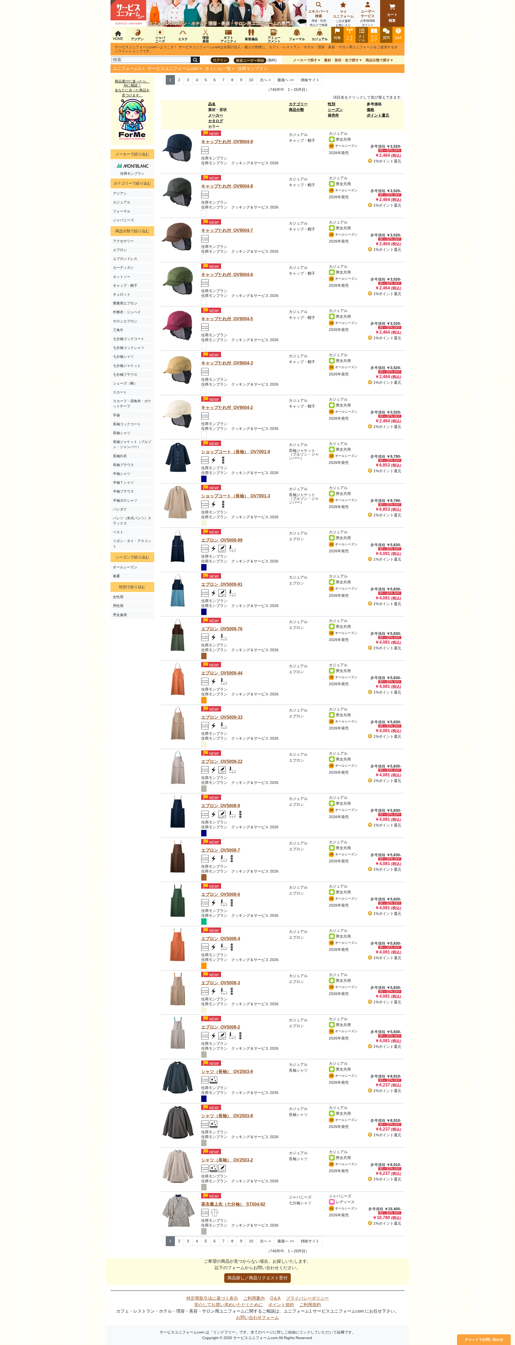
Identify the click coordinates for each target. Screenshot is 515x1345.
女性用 (118, 597)
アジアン (120, 193)
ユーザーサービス (367, 18)
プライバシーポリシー (307, 1298)
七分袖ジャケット (127, 366)
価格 (370, 109)
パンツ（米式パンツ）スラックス (132, 520)
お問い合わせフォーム (257, 1317)
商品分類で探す (378, 60)
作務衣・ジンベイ (127, 312)
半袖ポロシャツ (125, 500)
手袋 (116, 415)
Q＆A (275, 1298)
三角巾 (118, 330)
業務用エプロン (125, 303)
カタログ (215, 121)
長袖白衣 (120, 456)
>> (285, 80)
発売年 (333, 115)
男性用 (118, 606)
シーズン (335, 109)
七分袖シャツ (123, 357)
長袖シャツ (121, 433)
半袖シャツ (121, 474)
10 (251, 80)
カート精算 (392, 18)
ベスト (118, 532)
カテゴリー (298, 104)
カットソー (121, 277)
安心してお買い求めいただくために (228, 1304)
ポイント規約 (281, 1304)
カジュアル (121, 202)
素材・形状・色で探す (341, 60)
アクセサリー (123, 241)
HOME (118, 39)
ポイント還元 (378, 115)
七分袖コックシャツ (128, 348)
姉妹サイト (310, 80)
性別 (331, 104)
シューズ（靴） (125, 383)
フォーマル (121, 211)
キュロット (121, 294)
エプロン (120, 250)
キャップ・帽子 (125, 286)
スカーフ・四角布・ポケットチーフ (132, 403)
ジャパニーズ (123, 220)
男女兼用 (120, 615)
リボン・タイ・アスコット (132, 543)
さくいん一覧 (218, 68)
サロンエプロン (125, 321)
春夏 (116, 576)
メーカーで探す (305, 60)
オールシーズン (125, 567)
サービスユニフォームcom (173, 68)
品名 (212, 104)
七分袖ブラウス (125, 374)
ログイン (220, 60)
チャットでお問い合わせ (484, 1339)
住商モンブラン (253, 68)
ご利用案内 (254, 1298)
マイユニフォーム (343, 18)
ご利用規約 (310, 1304)
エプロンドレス (125, 259)
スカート (120, 392)
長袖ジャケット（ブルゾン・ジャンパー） (132, 444)
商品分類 (296, 109)
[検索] (195, 60)
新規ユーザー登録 (250, 60)
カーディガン (123, 268)
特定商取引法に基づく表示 (212, 1298)
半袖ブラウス (123, 491)
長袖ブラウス (123, 465)
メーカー (215, 115)
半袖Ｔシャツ (123, 482)
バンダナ (120, 509)
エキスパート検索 (318, 18)
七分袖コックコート (128, 339)
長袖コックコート (127, 424)
